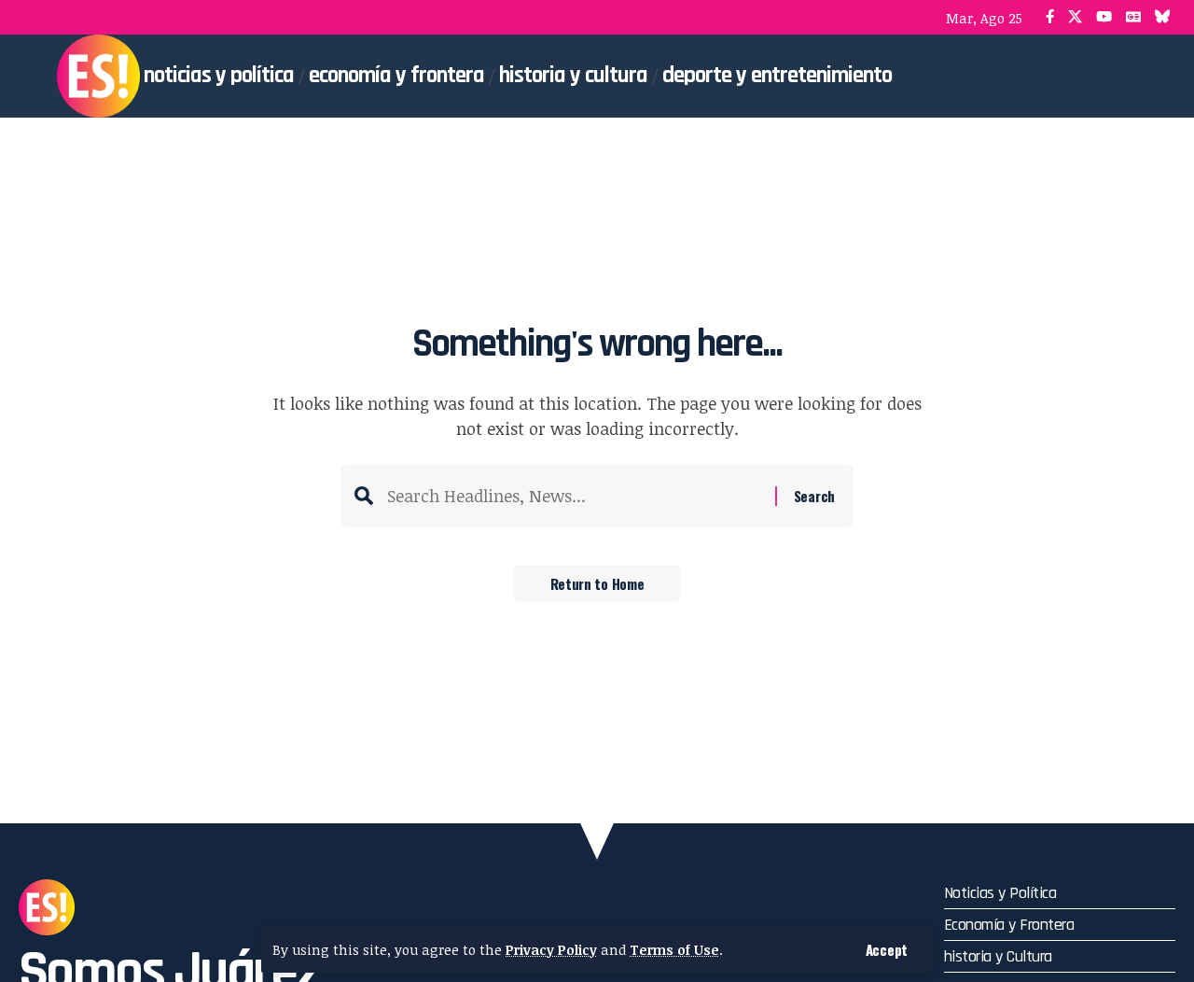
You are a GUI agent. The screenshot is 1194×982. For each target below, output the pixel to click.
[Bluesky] (1162, 17)
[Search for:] (574, 496)
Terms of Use (674, 950)
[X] (1075, 17)
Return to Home (597, 583)
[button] (887, 949)
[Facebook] (1050, 17)
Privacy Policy (551, 950)
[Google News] (1133, 17)
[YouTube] (1104, 17)
